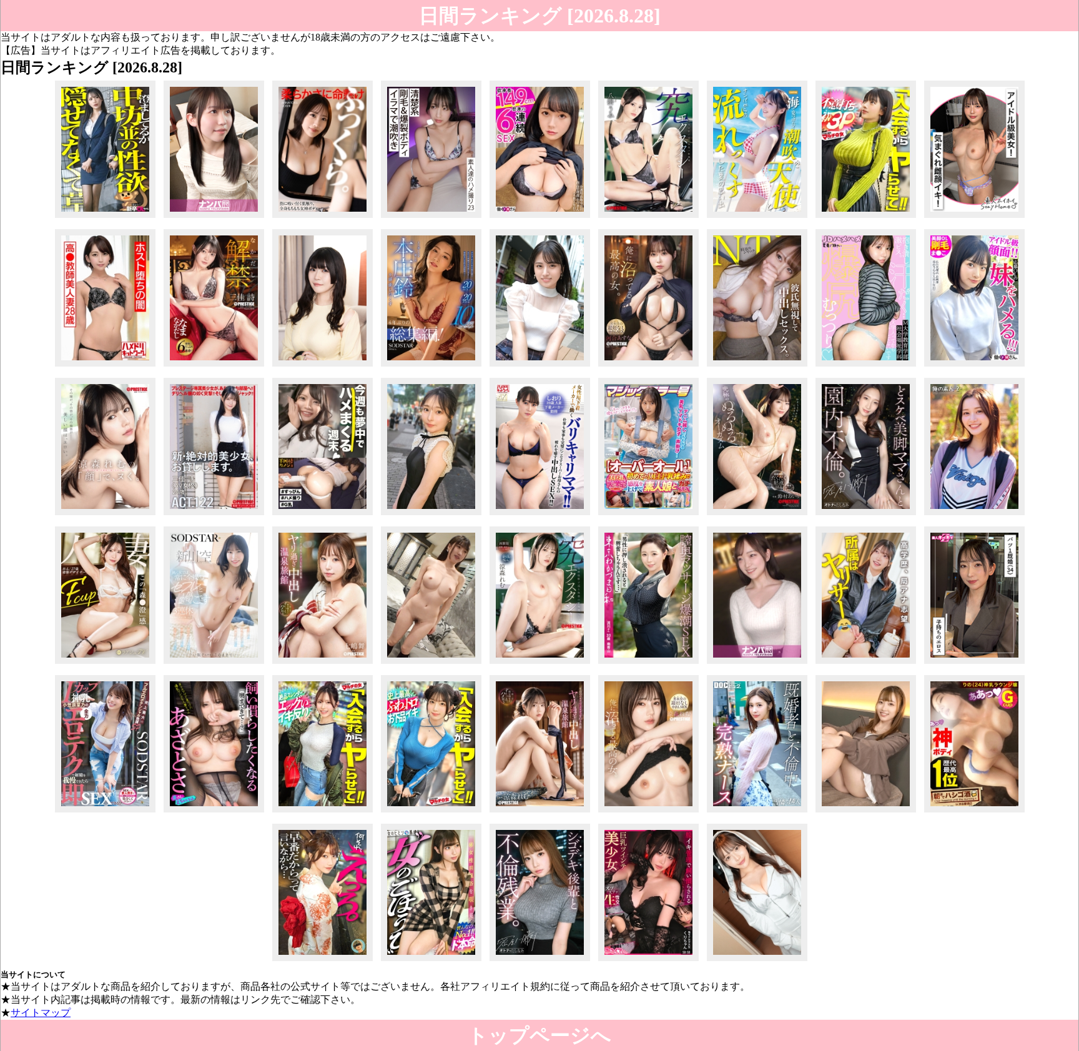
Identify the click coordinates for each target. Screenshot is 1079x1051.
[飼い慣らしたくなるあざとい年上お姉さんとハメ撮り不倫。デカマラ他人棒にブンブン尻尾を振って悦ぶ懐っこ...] (213, 812)
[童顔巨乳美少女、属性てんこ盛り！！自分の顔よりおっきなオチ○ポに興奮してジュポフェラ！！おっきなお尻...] (757, 960)
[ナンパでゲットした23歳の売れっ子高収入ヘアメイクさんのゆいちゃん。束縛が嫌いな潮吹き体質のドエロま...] (757, 217)
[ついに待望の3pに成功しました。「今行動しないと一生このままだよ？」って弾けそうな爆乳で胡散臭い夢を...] (865, 217)
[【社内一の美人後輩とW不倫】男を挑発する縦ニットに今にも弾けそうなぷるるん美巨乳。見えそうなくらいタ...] (539, 960)
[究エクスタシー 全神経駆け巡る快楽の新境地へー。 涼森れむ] (539, 663)
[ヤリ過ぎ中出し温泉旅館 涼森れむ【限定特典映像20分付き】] (539, 812)
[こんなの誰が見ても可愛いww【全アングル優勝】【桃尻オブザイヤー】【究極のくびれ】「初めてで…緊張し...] (431, 960)
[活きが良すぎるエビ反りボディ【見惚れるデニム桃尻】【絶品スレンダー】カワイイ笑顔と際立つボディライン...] (322, 812)
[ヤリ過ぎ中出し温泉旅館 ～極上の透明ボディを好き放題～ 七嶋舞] (322, 663)
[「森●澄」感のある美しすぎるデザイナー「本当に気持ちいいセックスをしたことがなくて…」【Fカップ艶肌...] (105, 663)
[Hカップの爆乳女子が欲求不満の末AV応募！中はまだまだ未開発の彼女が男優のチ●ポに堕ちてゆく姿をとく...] (322, 366)
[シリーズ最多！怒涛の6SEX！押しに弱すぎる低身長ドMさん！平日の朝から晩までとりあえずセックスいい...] (539, 217)
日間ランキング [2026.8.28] (540, 15)
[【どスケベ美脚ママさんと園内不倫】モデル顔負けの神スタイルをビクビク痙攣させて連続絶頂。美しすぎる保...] (865, 515)
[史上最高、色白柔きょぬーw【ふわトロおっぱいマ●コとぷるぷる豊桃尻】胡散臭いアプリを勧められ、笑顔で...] (431, 812)
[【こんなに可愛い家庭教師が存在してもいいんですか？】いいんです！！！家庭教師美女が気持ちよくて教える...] (865, 812)
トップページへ (539, 1035)
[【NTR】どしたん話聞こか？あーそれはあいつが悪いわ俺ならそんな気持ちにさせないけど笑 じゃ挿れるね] (757, 366)
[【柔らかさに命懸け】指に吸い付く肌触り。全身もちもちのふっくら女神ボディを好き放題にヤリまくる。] (322, 217)
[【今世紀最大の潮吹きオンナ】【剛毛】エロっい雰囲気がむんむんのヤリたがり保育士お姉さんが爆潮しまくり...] (431, 217)
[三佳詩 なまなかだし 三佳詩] (213, 366)
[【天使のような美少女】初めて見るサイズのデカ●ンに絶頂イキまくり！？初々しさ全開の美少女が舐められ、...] (431, 515)
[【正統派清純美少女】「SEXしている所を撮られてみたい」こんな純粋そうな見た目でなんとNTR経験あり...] (539, 366)
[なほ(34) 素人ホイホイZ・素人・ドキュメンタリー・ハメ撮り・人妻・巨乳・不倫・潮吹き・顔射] (974, 663)
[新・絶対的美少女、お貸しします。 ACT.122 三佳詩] (213, 515)
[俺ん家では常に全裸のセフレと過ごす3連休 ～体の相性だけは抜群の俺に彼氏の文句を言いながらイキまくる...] (213, 663)
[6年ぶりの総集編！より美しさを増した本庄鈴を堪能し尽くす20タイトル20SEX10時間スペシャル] (431, 366)
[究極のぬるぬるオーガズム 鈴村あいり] (757, 515)
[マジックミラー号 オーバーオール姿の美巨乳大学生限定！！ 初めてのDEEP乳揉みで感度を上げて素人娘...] (648, 515)
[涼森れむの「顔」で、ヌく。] (105, 515)
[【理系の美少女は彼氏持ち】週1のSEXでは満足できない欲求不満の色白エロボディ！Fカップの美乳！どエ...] (431, 663)
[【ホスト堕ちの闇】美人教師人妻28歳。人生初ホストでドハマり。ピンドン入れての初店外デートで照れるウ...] (105, 366)
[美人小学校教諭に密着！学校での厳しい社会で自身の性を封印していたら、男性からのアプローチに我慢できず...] (213, 217)
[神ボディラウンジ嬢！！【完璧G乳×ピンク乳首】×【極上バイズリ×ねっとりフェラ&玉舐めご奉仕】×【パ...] (974, 812)
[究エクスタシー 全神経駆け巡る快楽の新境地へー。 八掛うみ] (648, 217)
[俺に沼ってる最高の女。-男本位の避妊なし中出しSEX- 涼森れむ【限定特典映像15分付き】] (648, 812)
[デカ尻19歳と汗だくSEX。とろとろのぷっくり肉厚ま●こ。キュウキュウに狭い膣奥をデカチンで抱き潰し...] (865, 366)
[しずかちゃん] (974, 515)
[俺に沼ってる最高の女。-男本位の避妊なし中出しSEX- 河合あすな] (648, 366)
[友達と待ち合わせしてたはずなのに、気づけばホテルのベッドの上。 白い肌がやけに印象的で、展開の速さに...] (757, 663)
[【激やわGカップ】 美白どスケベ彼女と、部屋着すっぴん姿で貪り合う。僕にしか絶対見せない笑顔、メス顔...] (322, 515)
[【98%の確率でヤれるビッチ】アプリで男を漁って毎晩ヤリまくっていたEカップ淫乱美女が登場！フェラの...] (757, 812)
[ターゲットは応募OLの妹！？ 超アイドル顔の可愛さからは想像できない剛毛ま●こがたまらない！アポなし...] (974, 366)
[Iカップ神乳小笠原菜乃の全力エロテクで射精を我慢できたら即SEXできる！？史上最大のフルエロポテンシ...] (105, 812)
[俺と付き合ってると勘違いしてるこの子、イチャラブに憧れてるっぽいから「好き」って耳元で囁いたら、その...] (322, 960)
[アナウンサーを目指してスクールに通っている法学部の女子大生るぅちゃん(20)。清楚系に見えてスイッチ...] (865, 663)
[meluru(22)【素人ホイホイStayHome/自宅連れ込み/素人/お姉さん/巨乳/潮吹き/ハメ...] (974, 217)
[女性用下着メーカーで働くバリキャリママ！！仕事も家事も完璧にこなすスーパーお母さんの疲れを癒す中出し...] (539, 515)
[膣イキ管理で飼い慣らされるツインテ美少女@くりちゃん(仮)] (648, 960)
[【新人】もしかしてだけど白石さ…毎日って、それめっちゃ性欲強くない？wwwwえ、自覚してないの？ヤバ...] (105, 217)
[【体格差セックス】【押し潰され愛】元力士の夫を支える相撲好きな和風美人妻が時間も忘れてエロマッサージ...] (648, 663)
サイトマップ (41, 1012)
